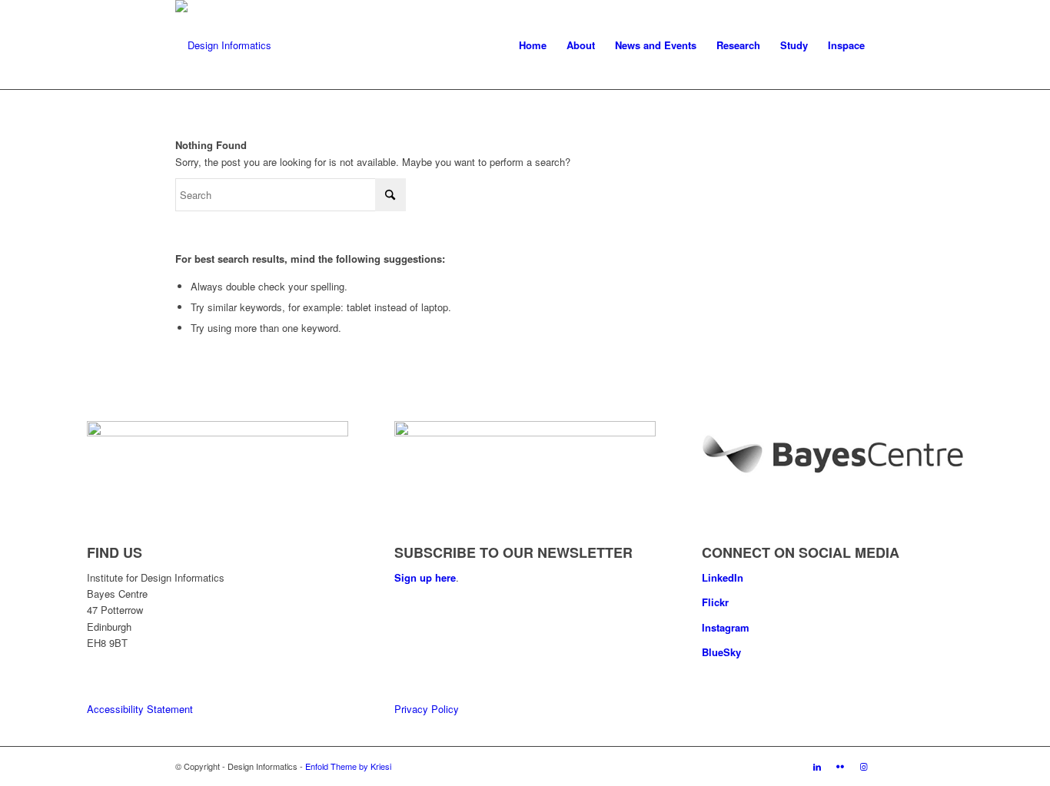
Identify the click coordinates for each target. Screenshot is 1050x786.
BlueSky (721, 652)
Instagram (725, 627)
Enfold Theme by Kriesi (348, 766)
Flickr (715, 602)
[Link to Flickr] (840, 766)
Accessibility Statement (140, 708)
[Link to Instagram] (863, 766)
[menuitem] (533, 45)
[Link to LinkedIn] (817, 766)
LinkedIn (722, 577)
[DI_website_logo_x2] (223, 45)
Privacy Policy (426, 708)
